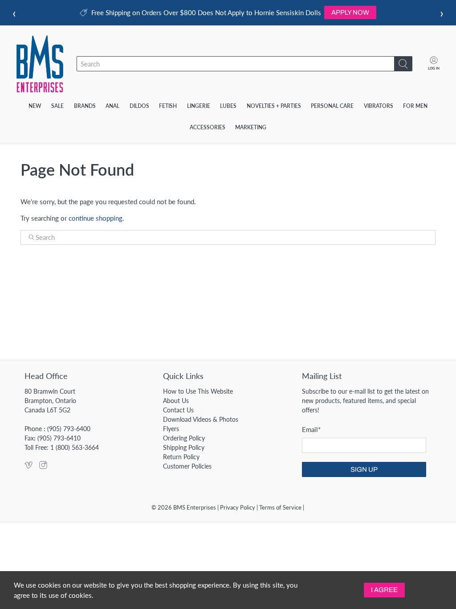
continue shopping (95, 218)
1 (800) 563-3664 (74, 447)
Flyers (171, 428)
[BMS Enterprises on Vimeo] (28, 466)
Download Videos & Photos (200, 419)
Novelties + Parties (274, 106)
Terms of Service (280, 507)
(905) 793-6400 (68, 428)
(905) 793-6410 (59, 438)
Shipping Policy (183, 447)
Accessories (207, 127)
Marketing (250, 127)
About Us (176, 400)
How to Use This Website (198, 391)
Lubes (228, 106)
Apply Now (350, 12)
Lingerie (198, 106)
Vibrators (378, 106)
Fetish (168, 106)
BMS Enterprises (194, 507)
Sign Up (364, 469)
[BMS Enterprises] (39, 63)
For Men (415, 106)
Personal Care (332, 106)
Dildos (139, 106)
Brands (85, 106)
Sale (57, 106)
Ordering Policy (184, 438)
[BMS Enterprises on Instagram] (43, 466)
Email (311, 429)
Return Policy (181, 457)
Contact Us (178, 410)
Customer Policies (187, 466)
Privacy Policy (237, 507)
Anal (112, 106)
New (34, 106)
